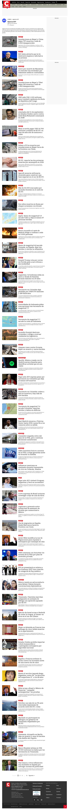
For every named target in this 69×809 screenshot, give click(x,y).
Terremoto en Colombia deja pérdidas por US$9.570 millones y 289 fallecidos (31, 291)
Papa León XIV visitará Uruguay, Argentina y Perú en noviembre (31, 481)
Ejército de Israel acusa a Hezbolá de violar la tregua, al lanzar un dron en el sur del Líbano (31, 614)
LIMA (63, 4)
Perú (18, 2)
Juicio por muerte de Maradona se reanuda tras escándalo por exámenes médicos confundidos (31, 71)
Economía (33, 2)
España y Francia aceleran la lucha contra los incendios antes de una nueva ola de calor (31, 660)
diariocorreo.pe (51, 804)
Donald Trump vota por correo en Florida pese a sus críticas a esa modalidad (30, 262)
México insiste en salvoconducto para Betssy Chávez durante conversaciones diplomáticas (31, 584)
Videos (53, 2)
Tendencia (48, 2)
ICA (48, 4)
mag (20, 806)
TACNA (20, 6)
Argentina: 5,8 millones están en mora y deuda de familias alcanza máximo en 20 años (31, 277)
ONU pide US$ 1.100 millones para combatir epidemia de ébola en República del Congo (31, 99)
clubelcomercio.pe (23, 804)
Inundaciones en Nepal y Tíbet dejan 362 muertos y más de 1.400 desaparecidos (30, 84)
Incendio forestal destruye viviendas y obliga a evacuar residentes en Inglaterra (29, 334)
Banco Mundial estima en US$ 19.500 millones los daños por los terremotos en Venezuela (31, 750)
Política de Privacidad (37, 786)
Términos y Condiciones (38, 783)
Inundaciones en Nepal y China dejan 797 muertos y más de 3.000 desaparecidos (30, 41)
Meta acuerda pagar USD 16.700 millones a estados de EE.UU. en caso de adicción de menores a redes (31, 131)
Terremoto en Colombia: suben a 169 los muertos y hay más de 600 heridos (31, 393)
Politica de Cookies (37, 788)
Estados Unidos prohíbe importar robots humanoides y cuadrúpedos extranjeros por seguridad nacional (31, 645)
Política (14, 2)
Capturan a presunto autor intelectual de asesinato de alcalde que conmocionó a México (29, 509)
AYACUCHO (19, 4)
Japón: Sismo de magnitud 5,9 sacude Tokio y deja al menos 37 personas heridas (31, 218)
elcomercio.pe (14, 804)
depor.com (37, 804)
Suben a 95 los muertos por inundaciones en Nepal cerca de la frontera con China (31, 147)
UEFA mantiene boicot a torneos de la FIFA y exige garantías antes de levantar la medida (31, 452)
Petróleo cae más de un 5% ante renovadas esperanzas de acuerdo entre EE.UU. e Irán (30, 705)
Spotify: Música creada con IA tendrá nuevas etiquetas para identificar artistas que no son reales (30, 363)
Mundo (22, 2)
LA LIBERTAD (53, 4)
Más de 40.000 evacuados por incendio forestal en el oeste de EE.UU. (30, 190)
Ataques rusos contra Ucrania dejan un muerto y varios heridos (31, 348)
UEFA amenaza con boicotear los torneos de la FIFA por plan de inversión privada (31, 554)
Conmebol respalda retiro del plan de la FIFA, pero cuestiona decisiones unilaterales (30, 438)
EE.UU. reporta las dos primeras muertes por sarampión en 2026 (31, 161)
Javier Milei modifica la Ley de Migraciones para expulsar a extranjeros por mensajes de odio (31, 540)
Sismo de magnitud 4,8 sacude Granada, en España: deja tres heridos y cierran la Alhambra (30, 247)
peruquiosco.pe (14, 806)
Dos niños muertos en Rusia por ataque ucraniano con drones (30, 205)
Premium (58, 797)
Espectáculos (40, 2)
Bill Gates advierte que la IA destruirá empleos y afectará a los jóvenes (30, 56)
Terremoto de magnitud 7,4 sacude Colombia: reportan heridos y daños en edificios (29, 408)
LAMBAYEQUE (59, 4)
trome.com (43, 804)
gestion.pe (31, 804)
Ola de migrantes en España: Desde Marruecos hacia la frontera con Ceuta (29, 525)
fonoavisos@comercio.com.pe (22, 789)
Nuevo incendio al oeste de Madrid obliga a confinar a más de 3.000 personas (30, 232)
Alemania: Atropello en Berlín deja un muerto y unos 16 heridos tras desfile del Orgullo (31, 736)
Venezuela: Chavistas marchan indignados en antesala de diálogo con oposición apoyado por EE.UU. (30, 600)
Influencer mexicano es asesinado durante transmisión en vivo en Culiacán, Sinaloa (30, 467)
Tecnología (22, 357)
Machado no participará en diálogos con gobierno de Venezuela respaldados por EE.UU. (29, 720)
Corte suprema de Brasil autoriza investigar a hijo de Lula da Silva (31, 494)
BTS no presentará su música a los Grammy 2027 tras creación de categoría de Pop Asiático (30, 569)
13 (26, 775)
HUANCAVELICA (33, 4)
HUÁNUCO (45, 4)
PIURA (13, 6)
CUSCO (28, 4)
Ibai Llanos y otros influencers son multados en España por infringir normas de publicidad (30, 765)
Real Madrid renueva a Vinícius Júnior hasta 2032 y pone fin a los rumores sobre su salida (31, 423)
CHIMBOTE (24, 4)
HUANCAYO (40, 4)
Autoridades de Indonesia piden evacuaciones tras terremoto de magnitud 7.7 (31, 306)
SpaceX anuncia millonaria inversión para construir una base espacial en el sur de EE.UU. (31, 175)
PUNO (16, 6)
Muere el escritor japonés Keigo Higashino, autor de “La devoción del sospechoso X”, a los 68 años (31, 675)
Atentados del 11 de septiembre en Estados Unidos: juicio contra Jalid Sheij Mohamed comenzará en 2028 (31, 115)
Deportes (27, 2)
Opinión (58, 791)
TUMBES (24, 6)
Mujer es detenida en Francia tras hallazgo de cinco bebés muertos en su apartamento (31, 629)
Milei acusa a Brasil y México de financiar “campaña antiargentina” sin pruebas (31, 690)
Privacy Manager (20, 798)
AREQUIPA (13, 4)
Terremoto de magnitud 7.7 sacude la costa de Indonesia (29, 320)
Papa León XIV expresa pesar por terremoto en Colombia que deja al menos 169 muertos (31, 379)
